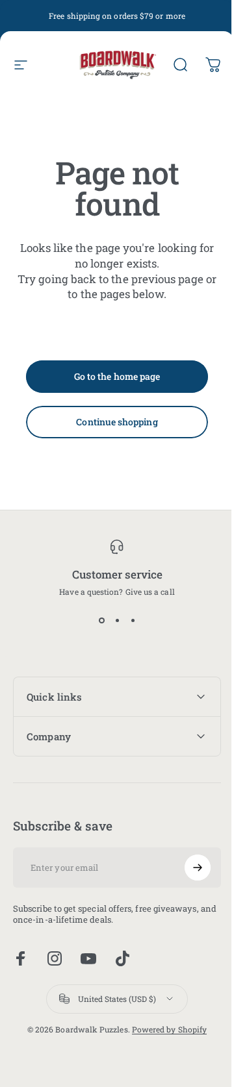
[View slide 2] (117, 620)
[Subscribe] (188, 868)
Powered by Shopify (164, 1029)
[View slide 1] (101, 620)
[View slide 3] (132, 620)
